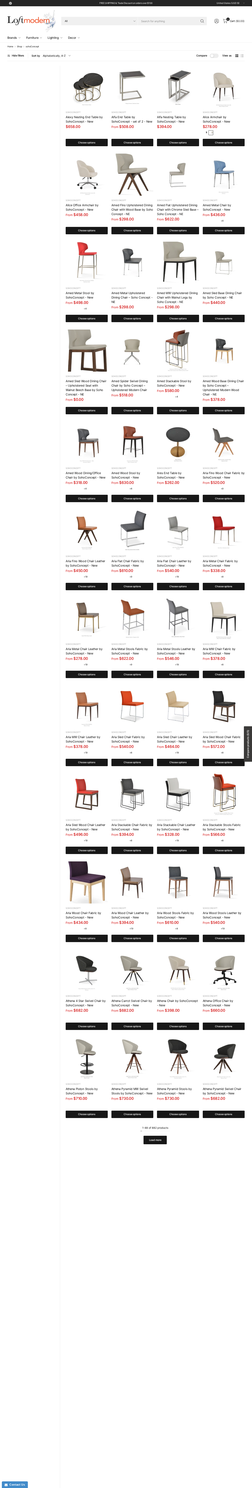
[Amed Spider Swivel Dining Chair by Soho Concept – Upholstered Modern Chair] (132, 351)
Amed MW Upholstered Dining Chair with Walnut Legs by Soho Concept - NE (177, 297)
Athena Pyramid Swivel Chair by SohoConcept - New (222, 1091)
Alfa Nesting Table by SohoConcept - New (171, 119)
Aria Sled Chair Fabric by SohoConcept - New (128, 739)
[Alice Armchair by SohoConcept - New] (224, 87)
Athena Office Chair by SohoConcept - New (218, 1003)
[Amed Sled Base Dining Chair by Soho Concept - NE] (224, 263)
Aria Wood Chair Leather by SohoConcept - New (130, 915)
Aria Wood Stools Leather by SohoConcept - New (222, 915)
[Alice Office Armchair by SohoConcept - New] (87, 175)
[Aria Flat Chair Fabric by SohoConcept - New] (132, 531)
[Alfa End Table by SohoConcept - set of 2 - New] (132, 87)
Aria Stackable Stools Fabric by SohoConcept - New (222, 827)
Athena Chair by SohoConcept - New (177, 1003)
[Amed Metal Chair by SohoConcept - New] (224, 175)
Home (10, 46)
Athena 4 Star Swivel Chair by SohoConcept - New (86, 1003)
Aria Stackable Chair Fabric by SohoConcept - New (131, 827)
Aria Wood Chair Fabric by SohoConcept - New (83, 915)
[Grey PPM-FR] (165, 1016)
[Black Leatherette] (68, 576)
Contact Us (16, 1484)
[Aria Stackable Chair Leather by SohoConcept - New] (178, 795)
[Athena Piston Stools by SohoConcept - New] (87, 1058)
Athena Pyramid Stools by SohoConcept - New (174, 1091)
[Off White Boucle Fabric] (210, 132)
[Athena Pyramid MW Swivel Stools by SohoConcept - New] (132, 1058)
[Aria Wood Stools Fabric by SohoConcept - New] (178, 882)
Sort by (36, 55)
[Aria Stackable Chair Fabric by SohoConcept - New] (132, 795)
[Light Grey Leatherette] (205, 220)
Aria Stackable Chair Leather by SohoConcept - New (176, 827)
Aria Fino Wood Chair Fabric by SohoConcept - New (224, 475)
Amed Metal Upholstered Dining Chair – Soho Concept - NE (132, 297)
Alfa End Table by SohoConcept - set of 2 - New (131, 119)
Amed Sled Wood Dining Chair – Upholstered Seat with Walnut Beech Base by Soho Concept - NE (86, 387)
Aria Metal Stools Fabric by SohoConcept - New (129, 651)
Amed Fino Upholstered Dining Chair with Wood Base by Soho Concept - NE (132, 209)
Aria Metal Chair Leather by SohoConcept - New (84, 651)
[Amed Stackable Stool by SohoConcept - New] (178, 351)
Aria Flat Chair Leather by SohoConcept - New (174, 563)
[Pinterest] (10, 3)
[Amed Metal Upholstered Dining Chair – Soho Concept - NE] (132, 263)
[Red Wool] (125, 576)
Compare (201, 55)
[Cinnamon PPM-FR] (170, 1016)
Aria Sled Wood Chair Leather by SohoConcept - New (85, 827)
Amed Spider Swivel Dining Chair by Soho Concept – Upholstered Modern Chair (129, 385)
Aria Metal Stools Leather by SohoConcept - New (176, 651)
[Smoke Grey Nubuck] (210, 488)
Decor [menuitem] (72, 38)
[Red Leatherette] (210, 220)
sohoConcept (32, 46)
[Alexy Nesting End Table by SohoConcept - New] (87, 87)
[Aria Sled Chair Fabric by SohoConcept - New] (132, 706)
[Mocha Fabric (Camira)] (125, 664)
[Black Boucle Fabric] (73, 1016)
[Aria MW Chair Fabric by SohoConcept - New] (224, 619)
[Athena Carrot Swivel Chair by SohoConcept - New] (132, 970)
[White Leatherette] (73, 576)
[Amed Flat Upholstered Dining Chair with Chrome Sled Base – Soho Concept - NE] (178, 175)
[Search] (202, 21)
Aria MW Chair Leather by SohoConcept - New (83, 739)
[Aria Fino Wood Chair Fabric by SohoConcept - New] (224, 443)
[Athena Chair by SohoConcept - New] (178, 970)
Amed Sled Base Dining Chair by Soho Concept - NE (222, 295)
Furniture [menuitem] (32, 38)
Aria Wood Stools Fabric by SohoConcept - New (175, 915)
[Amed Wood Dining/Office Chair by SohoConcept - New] (87, 443)
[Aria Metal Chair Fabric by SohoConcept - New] (224, 531)
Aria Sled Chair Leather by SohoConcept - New (174, 739)
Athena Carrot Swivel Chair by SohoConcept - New (131, 1003)
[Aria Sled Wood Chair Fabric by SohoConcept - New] (224, 706)
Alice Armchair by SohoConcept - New (216, 119)
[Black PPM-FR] (159, 1016)
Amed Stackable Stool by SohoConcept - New (174, 383)
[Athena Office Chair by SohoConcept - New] (224, 970)
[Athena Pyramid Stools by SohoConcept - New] (178, 1058)
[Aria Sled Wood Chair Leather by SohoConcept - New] (87, 795)
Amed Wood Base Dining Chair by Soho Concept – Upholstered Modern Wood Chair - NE (223, 387)
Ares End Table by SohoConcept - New (171, 475)
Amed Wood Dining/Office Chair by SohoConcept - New (86, 475)
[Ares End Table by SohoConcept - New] (178, 443)
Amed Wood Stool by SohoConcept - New (125, 475)
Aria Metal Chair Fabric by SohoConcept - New (220, 563)
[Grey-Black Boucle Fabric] (205, 132)
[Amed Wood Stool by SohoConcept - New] (132, 443)
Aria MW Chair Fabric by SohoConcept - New (219, 651)
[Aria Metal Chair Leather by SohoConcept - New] (87, 619)
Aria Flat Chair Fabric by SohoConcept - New (127, 563)
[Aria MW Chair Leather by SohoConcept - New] (87, 706)
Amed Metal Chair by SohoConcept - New (217, 207)
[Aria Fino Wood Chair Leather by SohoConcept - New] (87, 531)
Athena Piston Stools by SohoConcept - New (82, 1091)
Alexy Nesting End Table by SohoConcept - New (84, 119)
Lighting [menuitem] (53, 38)
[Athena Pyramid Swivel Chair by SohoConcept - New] (224, 1058)
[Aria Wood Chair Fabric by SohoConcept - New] (87, 882)
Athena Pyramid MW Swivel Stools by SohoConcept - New (132, 1091)
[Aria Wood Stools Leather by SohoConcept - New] (224, 882)
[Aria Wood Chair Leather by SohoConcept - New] (132, 882)
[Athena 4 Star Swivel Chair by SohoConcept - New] (87, 970)
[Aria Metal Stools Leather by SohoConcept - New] (178, 619)
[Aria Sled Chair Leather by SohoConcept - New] (178, 706)
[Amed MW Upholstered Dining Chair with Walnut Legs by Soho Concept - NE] (178, 263)
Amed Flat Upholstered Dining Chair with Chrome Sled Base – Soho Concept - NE (178, 209)
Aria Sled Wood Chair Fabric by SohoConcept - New (222, 739)
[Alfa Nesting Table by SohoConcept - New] (178, 87)
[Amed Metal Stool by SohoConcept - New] (87, 263)
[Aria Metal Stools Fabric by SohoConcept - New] (132, 619)
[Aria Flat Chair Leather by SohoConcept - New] (178, 531)
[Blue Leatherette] (216, 220)
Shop (19, 46)
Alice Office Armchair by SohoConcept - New (82, 207)
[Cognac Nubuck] (205, 488)
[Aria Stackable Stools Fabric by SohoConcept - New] (224, 795)
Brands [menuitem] (12, 38)
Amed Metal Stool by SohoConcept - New (80, 295)
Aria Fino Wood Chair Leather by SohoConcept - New (85, 563)
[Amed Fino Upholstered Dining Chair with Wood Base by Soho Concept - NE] (132, 175)
